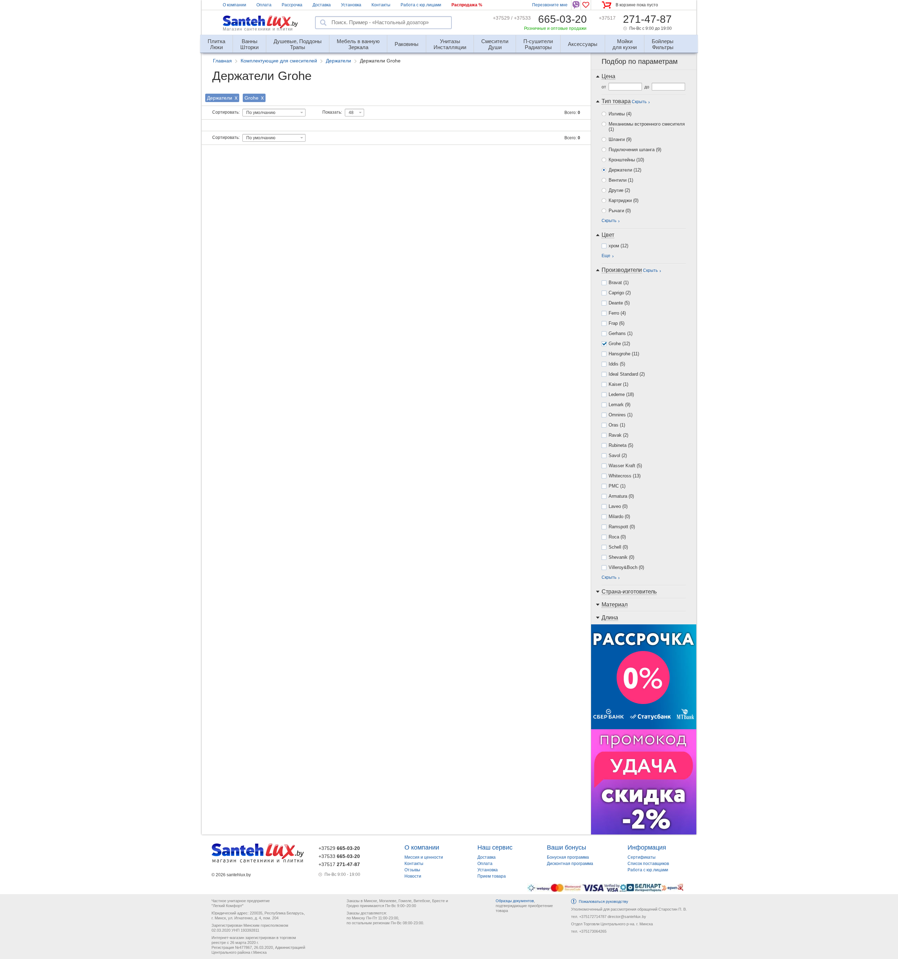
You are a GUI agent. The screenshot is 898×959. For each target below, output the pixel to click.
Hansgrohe (624, 353)
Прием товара (491, 876)
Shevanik (621, 557)
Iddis (617, 364)
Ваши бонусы (566, 847)
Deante (619, 303)
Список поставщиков (648, 863)
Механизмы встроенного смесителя (647, 126)
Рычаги (620, 210)
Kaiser (618, 384)
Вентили (621, 180)
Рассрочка (292, 4)
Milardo (619, 516)
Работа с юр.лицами (421, 4)
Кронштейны (626, 159)
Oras (617, 425)
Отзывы (412, 869)
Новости (412, 876)
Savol (618, 455)
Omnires (620, 414)
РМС (617, 486)
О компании (234, 4)
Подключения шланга (635, 149)
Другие (619, 190)
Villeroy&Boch (626, 567)
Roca (617, 536)
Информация (647, 847)
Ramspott (622, 526)
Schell (618, 547)
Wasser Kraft (625, 465)
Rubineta (621, 445)
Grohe (619, 343)
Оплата (264, 4)
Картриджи (623, 200)
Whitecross (625, 475)
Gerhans (620, 333)
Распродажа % (466, 4)
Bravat (619, 282)
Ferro (617, 313)
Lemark (619, 404)
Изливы (620, 113)
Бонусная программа (568, 857)
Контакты (380, 4)
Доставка (322, 4)
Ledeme (621, 394)
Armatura (621, 496)
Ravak (618, 435)
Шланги (620, 139)
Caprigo (620, 292)
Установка (351, 4)
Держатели (625, 170)
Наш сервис (494, 847)
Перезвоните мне (550, 4)
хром (618, 245)
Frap (616, 323)
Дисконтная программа (570, 863)
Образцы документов (515, 901)
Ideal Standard (627, 374)
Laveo (618, 506)
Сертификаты (642, 857)
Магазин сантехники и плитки (258, 29)
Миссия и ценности (423, 857)
